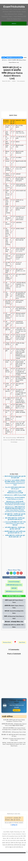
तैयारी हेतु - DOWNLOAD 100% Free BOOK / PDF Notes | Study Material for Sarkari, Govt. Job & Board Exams (14, 744)
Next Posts (22, 642)
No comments (21, 81)
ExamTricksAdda (14, 6)
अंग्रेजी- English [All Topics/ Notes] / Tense (14, 601)
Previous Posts (7, 642)
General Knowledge (11, 437)
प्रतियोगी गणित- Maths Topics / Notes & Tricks (14, 606)
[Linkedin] (17, 573)
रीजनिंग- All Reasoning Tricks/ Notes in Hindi (14, 617)
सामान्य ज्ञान (12, 439)
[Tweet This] (14, 573)
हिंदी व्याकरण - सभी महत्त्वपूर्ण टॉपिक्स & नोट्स (14, 621)
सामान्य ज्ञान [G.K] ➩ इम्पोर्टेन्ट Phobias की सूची (15, 495)
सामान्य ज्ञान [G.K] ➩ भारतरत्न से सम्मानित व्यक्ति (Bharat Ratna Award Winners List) (12, 73)
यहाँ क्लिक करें (14, 825)
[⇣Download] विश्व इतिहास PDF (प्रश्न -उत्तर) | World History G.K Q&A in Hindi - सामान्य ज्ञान (15, 523)
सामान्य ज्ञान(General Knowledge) (14, 591)
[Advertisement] (14, 39)
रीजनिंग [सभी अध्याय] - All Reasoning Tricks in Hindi (14, 732)
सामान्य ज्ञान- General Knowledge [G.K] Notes (14, 612)
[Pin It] (21, 573)
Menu (14, 23)
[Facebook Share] (7, 573)
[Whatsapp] (11, 573)
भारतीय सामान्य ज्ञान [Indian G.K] (14, 585)
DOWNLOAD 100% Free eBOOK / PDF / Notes (14, 626)
